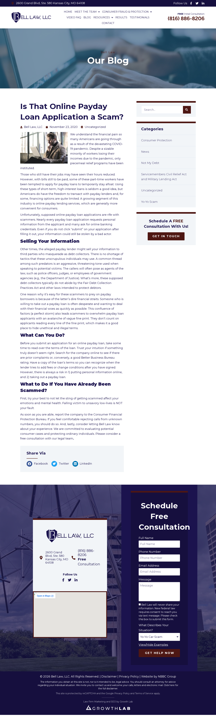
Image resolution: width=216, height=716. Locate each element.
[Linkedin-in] (203, 3)
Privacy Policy (129, 676)
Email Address (149, 565)
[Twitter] (197, 3)
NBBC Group (167, 676)
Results (121, 17)
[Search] (187, 110)
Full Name (146, 538)
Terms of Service (144, 693)
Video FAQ (74, 17)
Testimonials (139, 17)
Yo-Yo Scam (149, 202)
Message (145, 579)
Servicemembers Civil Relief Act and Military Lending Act (164, 177)
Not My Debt (150, 163)
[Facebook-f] (191, 3)
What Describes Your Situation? (154, 627)
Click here (169, 685)
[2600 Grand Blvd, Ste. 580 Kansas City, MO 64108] (41, 558)
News (145, 151)
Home (68, 11)
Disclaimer (109, 676)
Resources (101, 17)
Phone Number (150, 552)
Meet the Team (86, 11)
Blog (87, 17)
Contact (108, 23)
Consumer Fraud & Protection (125, 11)
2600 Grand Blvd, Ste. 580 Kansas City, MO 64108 (56, 557)
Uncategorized (151, 190)
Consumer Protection (156, 140)
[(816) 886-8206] (73, 558)
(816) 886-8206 (186, 18)
